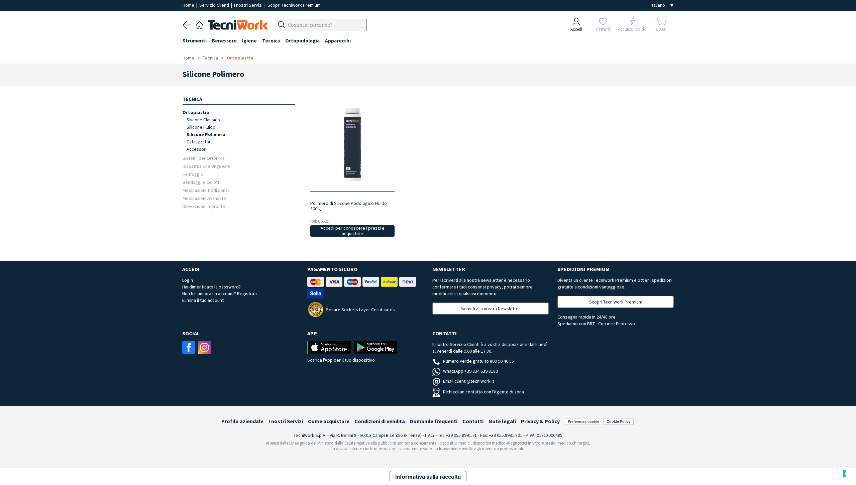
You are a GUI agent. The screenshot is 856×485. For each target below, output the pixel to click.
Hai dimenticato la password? (211, 287)
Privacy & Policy (540, 421)
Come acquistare (328, 421)
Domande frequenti (433, 421)
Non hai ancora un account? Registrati (219, 293)
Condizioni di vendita (379, 421)
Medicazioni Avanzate (204, 198)
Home (189, 5)
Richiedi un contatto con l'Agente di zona (483, 392)
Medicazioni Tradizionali (206, 190)
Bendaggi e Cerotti (201, 182)
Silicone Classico (203, 119)
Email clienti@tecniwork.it (468, 381)
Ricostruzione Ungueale (206, 166)
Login (187, 280)
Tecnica (210, 58)
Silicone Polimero (206, 134)
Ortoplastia (240, 58)
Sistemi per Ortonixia (204, 158)
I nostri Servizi (248, 5)
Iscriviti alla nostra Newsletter (490, 309)
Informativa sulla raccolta (428, 476)
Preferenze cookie (583, 421)
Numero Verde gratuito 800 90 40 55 (478, 361)
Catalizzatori (199, 141)
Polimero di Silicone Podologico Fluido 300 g (348, 206)
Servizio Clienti (214, 5)
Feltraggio (193, 174)
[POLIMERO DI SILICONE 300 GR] (352, 144)
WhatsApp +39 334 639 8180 (470, 371)
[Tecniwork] (199, 24)
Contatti (473, 421)
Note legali (502, 421)
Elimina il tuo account (203, 300)
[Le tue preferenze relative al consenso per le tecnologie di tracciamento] (844, 473)
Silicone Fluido (201, 127)
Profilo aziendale (242, 421)
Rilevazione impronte (204, 206)
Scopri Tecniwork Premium (294, 5)
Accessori (197, 149)
